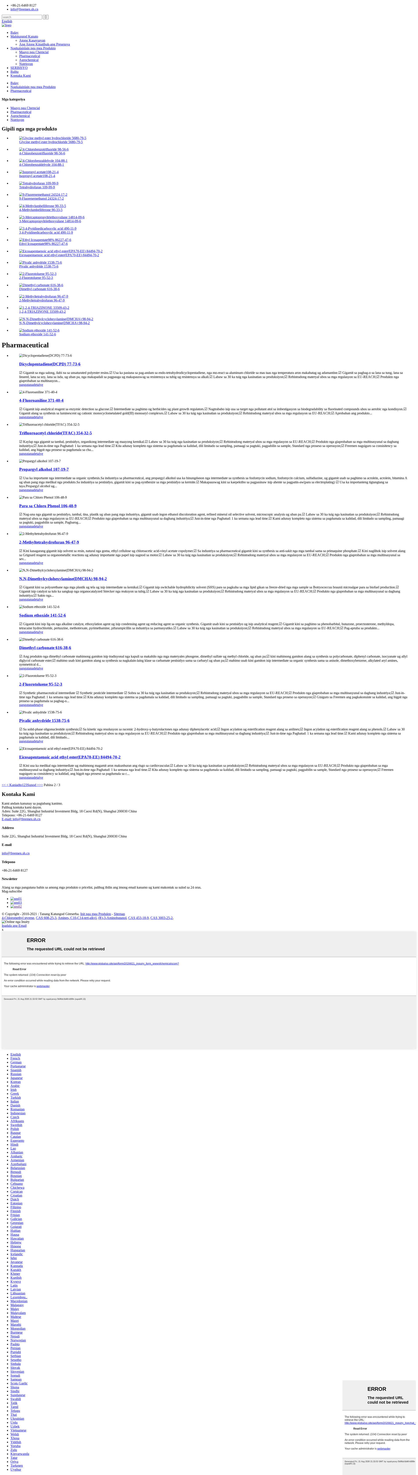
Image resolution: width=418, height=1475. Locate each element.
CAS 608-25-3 (46, 918)
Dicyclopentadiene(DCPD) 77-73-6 (50, 364)
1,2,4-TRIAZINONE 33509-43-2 (42, 311)
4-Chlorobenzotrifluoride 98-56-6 (42, 153)
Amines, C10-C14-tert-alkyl (77, 918)
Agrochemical (29, 60)
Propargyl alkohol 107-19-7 (44, 469)
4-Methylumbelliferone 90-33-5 (40, 210)
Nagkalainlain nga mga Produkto (33, 48)
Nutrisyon (26, 64)
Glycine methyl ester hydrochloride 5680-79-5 (51, 142)
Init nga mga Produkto (95, 914)
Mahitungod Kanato (24, 36)
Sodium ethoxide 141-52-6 (37, 334)
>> (41, 785)
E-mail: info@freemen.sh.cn (21, 819)
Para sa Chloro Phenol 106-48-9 (48, 506)
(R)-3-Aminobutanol (112, 918)
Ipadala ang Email (14, 926)
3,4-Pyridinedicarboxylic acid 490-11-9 (46, 232)
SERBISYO (19, 68)
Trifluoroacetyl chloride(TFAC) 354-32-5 (55, 433)
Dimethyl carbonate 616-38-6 (39, 289)
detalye (38, 385)
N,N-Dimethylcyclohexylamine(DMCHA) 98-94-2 (54, 323)
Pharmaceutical (29, 56)
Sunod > (33, 785)
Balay (14, 32)
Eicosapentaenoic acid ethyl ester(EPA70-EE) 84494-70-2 (59, 255)
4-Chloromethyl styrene (18, 918)
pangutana (26, 385)
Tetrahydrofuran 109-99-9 (37, 187)
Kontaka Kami (20, 75)
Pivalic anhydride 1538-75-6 (38, 266)
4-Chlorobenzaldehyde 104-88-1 (41, 164)
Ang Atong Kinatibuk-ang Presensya (44, 44)
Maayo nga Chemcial (34, 52)
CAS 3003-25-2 (161, 918)
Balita (14, 72)
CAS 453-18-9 (138, 918)
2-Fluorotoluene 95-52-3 (36, 278)
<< (4, 785)
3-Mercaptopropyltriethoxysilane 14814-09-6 (50, 221)
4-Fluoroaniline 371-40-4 (41, 400)
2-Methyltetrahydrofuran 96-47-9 (42, 300)
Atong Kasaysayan (32, 40)
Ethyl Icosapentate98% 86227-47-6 (43, 244)
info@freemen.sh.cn (24, 9)
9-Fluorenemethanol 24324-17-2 (41, 198)
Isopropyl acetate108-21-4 (37, 176)
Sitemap (119, 914)
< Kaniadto (14, 785)
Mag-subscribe (12, 891)
